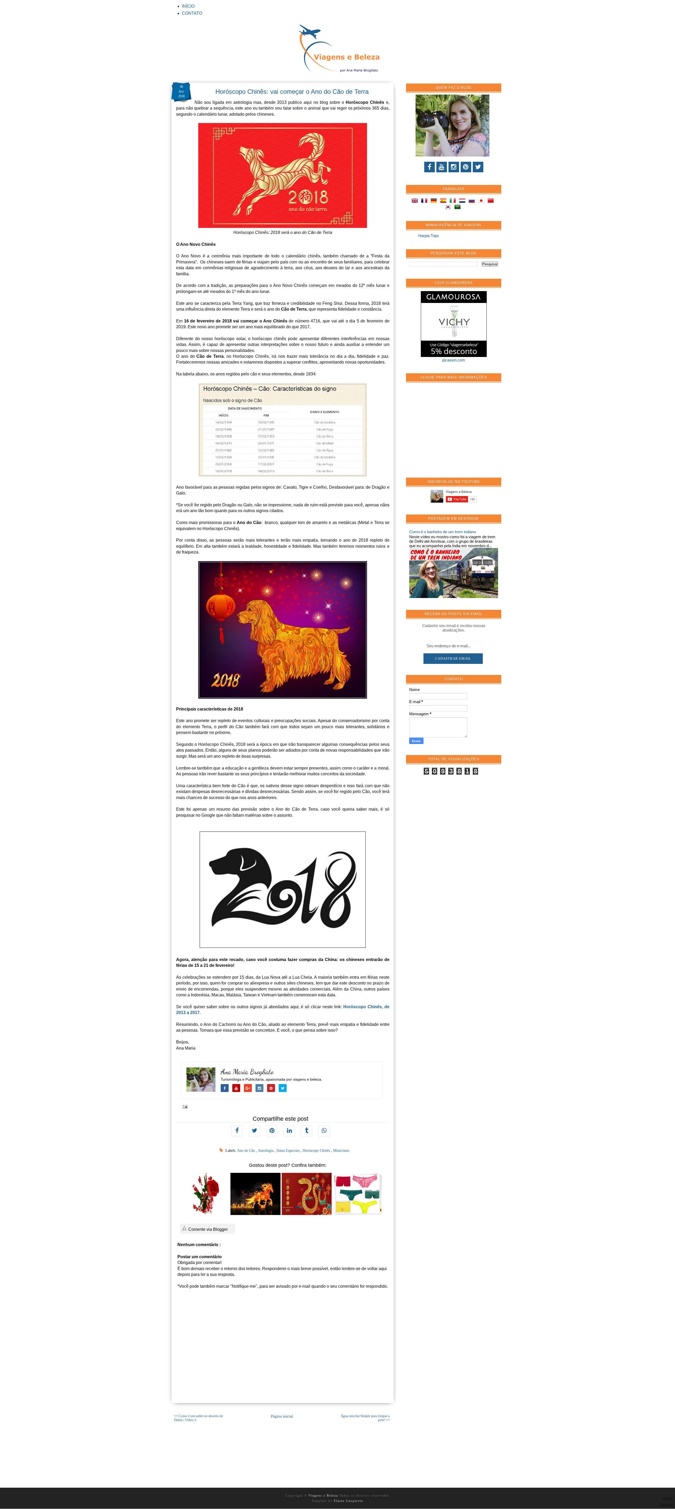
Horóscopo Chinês (317, 1151)
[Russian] (473, 201)
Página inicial (282, 1416)
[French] (425, 201)
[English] (416, 201)
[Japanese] (482, 201)
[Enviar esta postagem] (184, 1106)
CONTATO (192, 13)
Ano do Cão (246, 1151)
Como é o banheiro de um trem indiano (442, 532)
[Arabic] (458, 207)
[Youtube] (441, 167)
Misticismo (341, 1151)
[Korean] (449, 207)
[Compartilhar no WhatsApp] (324, 1130)
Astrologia (266, 1151)
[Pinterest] (466, 167)
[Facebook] (429, 167)
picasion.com (453, 360)
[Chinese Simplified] (492, 201)
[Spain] (444, 201)
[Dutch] (463, 201)
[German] (435, 201)
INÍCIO (188, 6)
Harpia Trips (428, 235)
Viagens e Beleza (323, 1495)
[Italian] (454, 201)
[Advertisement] (448, 433)
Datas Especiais (289, 1151)
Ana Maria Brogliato (247, 1071)
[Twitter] (478, 167)
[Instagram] (454, 167)
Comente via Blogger (207, 1229)
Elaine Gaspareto (348, 1501)
